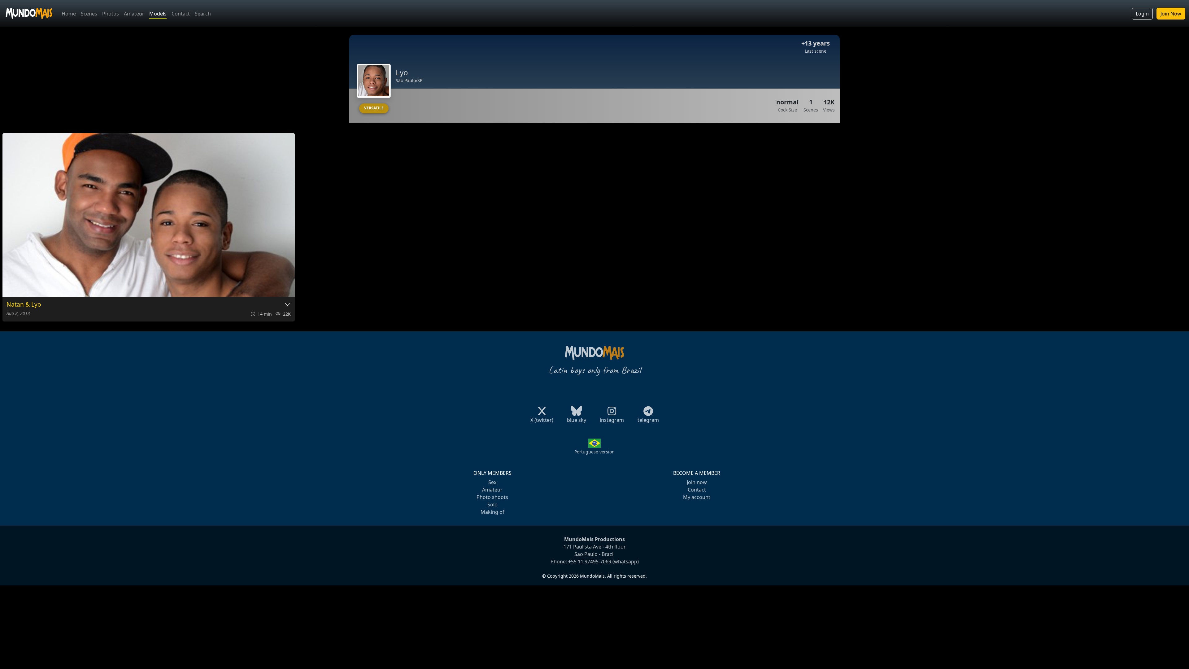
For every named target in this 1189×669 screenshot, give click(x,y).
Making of (492, 512)
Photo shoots (492, 497)
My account (696, 497)
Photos (110, 13)
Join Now (1171, 13)
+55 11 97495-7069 (589, 561)
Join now (697, 482)
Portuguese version (594, 452)
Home (69, 13)
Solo (492, 504)
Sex (492, 482)
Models (158, 13)
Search (203, 13)
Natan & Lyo (24, 304)
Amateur (134, 13)
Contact (181, 13)
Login (1142, 13)
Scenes (89, 13)
